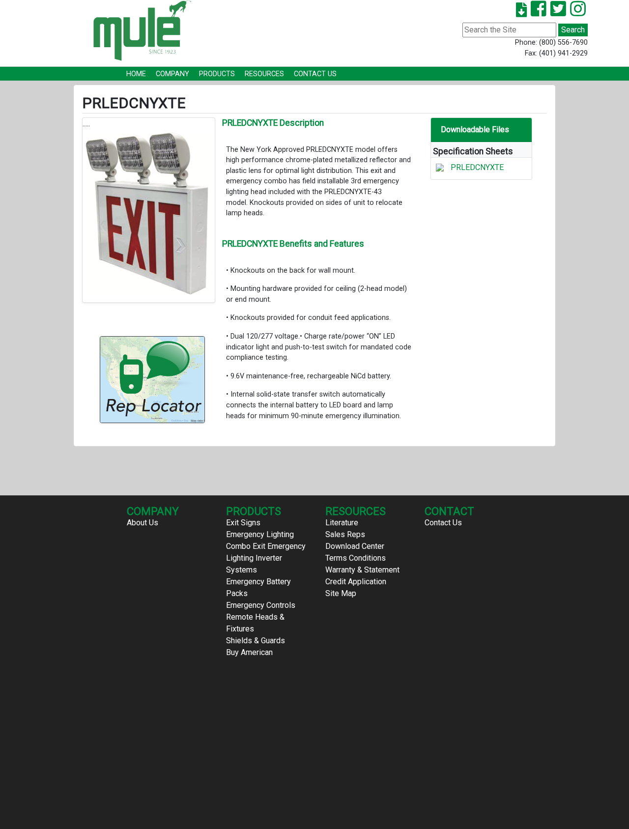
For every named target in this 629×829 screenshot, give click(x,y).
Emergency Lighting (260, 534)
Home (136, 74)
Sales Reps (345, 534)
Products (217, 74)
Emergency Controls (260, 605)
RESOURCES (264, 74)
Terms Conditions (355, 558)
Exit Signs (243, 522)
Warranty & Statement (362, 569)
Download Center (354, 546)
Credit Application (355, 581)
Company (172, 74)
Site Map (340, 593)
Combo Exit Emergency (266, 546)
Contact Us (315, 74)
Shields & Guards (255, 640)
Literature (341, 522)
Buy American (249, 652)
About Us (142, 522)
